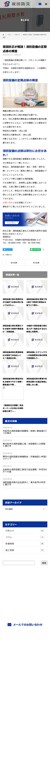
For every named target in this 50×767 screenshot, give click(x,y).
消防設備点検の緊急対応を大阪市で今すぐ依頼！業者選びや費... (13, 381)
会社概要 (25, 709)
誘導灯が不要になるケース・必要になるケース (25, 703)
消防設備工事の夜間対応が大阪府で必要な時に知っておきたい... (13, 302)
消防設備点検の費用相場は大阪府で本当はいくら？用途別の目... (13, 355)
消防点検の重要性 (25, 684)
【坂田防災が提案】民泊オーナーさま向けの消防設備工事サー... (13, 408)
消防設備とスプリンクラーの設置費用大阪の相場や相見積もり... (36, 355)
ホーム (25, 641)
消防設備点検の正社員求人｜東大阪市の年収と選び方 (24, 483)
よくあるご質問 (25, 666)
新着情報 (24, 543)
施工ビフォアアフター (25, 678)
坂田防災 (25, 723)
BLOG (25, 715)
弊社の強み (25, 653)
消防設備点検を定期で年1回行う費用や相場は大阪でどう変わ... (36, 302)
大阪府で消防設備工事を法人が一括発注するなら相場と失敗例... (36, 328)
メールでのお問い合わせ (27, 624)
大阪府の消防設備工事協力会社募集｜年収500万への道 (25, 470)
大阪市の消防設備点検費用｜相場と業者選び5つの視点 (25, 432)
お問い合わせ (9, 202)
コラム (24, 537)
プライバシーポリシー (25, 750)
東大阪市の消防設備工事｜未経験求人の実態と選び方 (24, 444)
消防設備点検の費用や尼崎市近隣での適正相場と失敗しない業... (36, 381)
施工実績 (24, 550)
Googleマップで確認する (25, 734)
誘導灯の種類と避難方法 (25, 690)
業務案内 (25, 647)
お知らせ (17, 54)
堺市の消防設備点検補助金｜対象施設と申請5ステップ (25, 457)
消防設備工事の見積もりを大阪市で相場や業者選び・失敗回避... (13, 328)
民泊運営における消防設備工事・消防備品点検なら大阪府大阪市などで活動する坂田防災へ (25, 746)
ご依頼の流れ (25, 659)
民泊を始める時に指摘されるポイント (25, 697)
